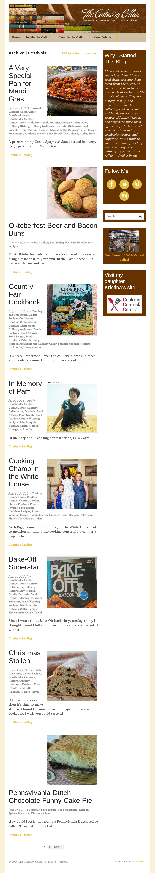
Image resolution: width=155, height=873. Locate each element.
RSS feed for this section (79, 53)
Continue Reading (20, 155)
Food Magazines (68, 809)
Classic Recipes (32, 673)
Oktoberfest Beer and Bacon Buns (53, 229)
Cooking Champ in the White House (24, 472)
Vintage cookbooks (20, 429)
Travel (92, 133)
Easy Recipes (27, 590)
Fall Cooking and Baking (49, 242)
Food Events (85, 242)
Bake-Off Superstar (24, 563)
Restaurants (16, 133)
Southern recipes (35, 133)
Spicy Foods (54, 133)
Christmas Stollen (25, 657)
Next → (58, 847)
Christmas (15, 673)
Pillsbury (23, 597)
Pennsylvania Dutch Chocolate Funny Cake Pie (50, 796)
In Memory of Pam (25, 387)
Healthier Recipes (19, 511)
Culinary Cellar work (74, 122)
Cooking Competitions (23, 321)
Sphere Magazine (19, 813)
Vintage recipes (33, 347)
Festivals (60, 126)
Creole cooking (50, 122)
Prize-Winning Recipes (34, 129)
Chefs (32, 111)
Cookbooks (16, 118)
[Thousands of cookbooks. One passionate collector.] (78, 31)
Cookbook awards (20, 115)
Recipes (92, 129)
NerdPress (141, 861)
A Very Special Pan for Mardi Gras (20, 83)
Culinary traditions (42, 126)
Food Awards (29, 332)
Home (16, 37)
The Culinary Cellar (75, 133)
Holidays (14, 691)
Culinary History (19, 126)
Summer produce (68, 343)
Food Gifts (24, 687)
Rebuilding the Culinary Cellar (68, 129)
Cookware (33, 122)
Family (37, 329)
